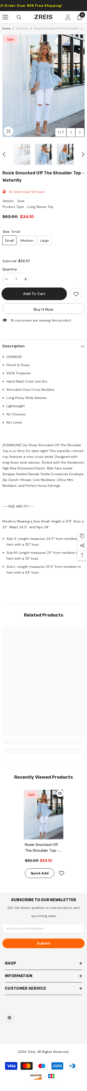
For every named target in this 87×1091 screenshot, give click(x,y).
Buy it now (43, 309)
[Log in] (68, 17)
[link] (43, 742)
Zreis (21, 201)
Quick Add (39, 873)
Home (6, 28)
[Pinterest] (9, 1017)
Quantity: (10, 269)
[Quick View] (60, 793)
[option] (43, 85)
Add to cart (35, 293)
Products (22, 28)
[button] (71, 132)
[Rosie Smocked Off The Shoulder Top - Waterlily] (44, 814)
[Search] (19, 17)
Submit (43, 943)
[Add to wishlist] (76, 294)
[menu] (5, 17)
